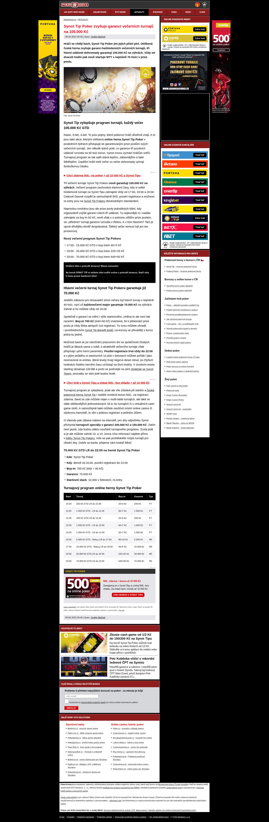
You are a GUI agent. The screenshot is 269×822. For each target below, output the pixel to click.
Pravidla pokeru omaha (176, 338)
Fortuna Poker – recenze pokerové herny (183, 271)
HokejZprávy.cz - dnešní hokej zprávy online (86, 743)
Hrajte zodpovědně (70, 607)
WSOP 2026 (171, 414)
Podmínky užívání (104, 817)
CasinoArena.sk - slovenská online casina (130, 764)
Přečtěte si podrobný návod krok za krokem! (121, 276)
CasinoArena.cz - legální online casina (129, 733)
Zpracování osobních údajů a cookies (130, 817)
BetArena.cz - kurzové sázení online (83, 729)
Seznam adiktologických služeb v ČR (119, 810)
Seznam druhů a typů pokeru (178, 343)
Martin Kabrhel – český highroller (180, 428)
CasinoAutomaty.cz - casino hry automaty (130, 747)
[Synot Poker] (221, 113)
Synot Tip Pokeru (94, 201)
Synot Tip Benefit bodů (99, 330)
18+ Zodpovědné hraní (159, 817)
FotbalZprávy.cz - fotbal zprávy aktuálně (84, 738)
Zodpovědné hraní (174, 788)
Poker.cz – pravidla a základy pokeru (128, 729)
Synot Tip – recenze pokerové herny (181, 267)
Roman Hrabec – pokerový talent (180, 419)
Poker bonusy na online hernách (180, 367)
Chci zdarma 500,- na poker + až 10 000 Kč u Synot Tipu (104, 175)
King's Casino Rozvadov (176, 395)
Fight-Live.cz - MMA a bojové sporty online (85, 733)
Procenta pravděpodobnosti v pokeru (182, 315)
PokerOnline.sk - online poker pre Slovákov (131, 769)
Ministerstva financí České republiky (173, 784)
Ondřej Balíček (98, 36)
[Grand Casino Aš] (184, 90)
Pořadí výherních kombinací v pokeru (182, 310)
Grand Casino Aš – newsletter (178, 409)
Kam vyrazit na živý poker (177, 386)
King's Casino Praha (175, 400)
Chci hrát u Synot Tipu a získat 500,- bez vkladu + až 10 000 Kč (108, 382)
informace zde (115, 801)
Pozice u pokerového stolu (177, 333)
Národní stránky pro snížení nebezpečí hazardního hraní (172, 810)
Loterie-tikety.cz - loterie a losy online (128, 743)
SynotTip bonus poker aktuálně (179, 286)
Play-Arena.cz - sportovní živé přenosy (129, 752)
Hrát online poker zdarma (177, 362)
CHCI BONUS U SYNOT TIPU (128, 595)
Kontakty (71, 817)
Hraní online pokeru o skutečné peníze (182, 371)
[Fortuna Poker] (47, 113)
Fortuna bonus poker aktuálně (179, 291)
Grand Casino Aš (173, 405)
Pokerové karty (172, 391)
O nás (61, 817)
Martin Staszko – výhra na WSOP (180, 423)
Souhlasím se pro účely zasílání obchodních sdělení (103, 702)
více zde (121, 610)
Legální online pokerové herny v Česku (183, 357)
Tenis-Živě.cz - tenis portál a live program (85, 747)
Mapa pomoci (141, 810)
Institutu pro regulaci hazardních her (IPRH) (121, 788)
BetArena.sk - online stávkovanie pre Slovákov (87, 760)
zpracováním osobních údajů (93, 702)
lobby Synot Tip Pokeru (80, 438)
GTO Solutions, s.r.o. (181, 817)
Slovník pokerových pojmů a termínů (181, 329)
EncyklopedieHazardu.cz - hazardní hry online (132, 738)
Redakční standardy (85, 817)
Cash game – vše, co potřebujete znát (182, 324)
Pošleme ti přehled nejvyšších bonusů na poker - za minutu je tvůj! (104, 690)
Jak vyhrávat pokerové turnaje (179, 319)
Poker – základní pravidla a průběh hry (182, 305)
